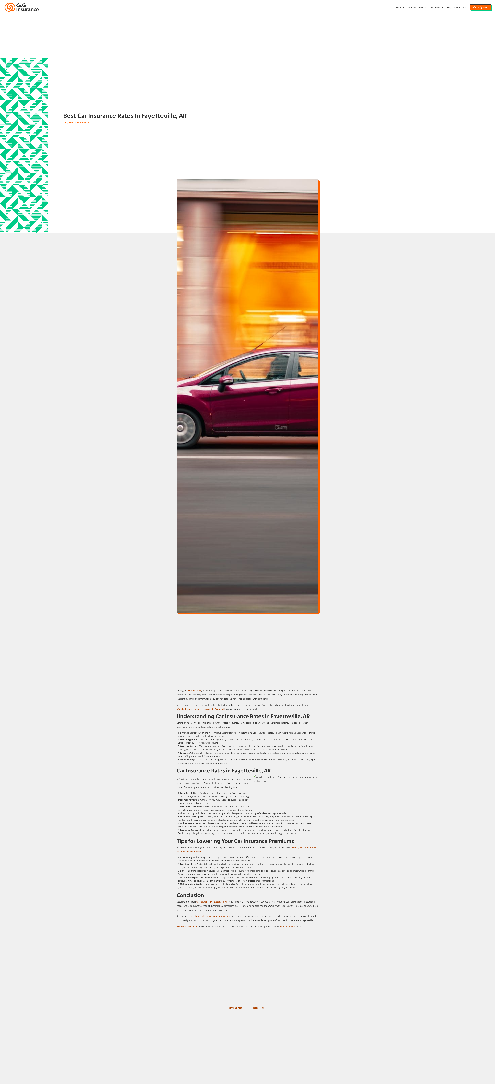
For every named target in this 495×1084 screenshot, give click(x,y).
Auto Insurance (82, 122)
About (399, 8)
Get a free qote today (187, 926)
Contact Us (459, 8)
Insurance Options (415, 8)
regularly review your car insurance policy (211, 916)
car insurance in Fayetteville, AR (211, 901)
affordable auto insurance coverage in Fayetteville (201, 709)
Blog (449, 8)
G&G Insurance (287, 926)
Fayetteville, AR (193, 690)
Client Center (435, 8)
